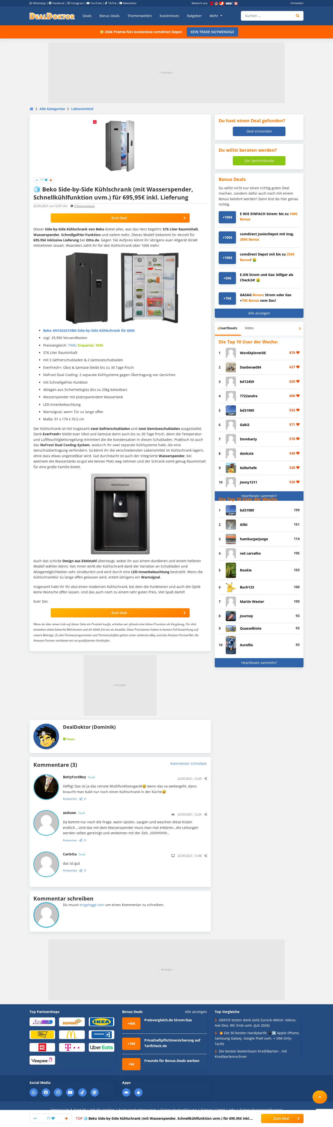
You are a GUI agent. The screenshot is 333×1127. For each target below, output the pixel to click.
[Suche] (298, 16)
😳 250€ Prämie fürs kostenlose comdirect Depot (141, 31)
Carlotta (74, 854)
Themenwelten (139, 15)
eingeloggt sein (91, 904)
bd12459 (247, 381)
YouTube (96, 3)
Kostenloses (169, 15)
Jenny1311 (248, 482)
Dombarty (248, 439)
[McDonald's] (71, 1034)
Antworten (70, 799)
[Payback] (101, 1034)
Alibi (243, 524)
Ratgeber (194, 15)
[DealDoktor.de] (52, 15)
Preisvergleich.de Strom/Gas (168, 1020)
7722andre (248, 396)
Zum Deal (119, 218)
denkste (247, 453)
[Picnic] (42, 1047)
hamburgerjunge (254, 539)
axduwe (74, 812)
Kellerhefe (248, 467)
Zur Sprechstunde (259, 160)
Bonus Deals (109, 15)
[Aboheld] (42, 1021)
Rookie (246, 570)
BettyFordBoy (79, 777)
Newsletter (130, 3)
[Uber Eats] (101, 1047)
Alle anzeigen (259, 313)
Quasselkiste (250, 628)
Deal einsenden (259, 131)
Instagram (77, 3)
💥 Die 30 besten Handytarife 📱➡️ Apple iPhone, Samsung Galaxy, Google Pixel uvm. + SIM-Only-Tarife (257, 1038)
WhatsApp (39, 3)
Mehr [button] (214, 15)
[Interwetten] (42, 1034)
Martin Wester (252, 601)
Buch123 (247, 587)
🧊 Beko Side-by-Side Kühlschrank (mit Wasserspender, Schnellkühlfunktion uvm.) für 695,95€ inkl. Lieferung (163, 1118)
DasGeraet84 (250, 367)
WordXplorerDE (253, 352)
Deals (87, 15)
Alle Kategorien (52, 108)
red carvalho (250, 553)
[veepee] (42, 1060)
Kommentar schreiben (188, 763)
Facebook (58, 3)
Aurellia (246, 645)
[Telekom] (71, 1047)
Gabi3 (244, 424)
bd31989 (247, 410)
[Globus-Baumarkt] (71, 1022)
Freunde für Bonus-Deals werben (171, 1060)
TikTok (112, 3)
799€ (72, 345)
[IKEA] (101, 1021)
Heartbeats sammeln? (259, 495)
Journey (246, 616)
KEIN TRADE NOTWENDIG (211, 31)
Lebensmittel (82, 108)
